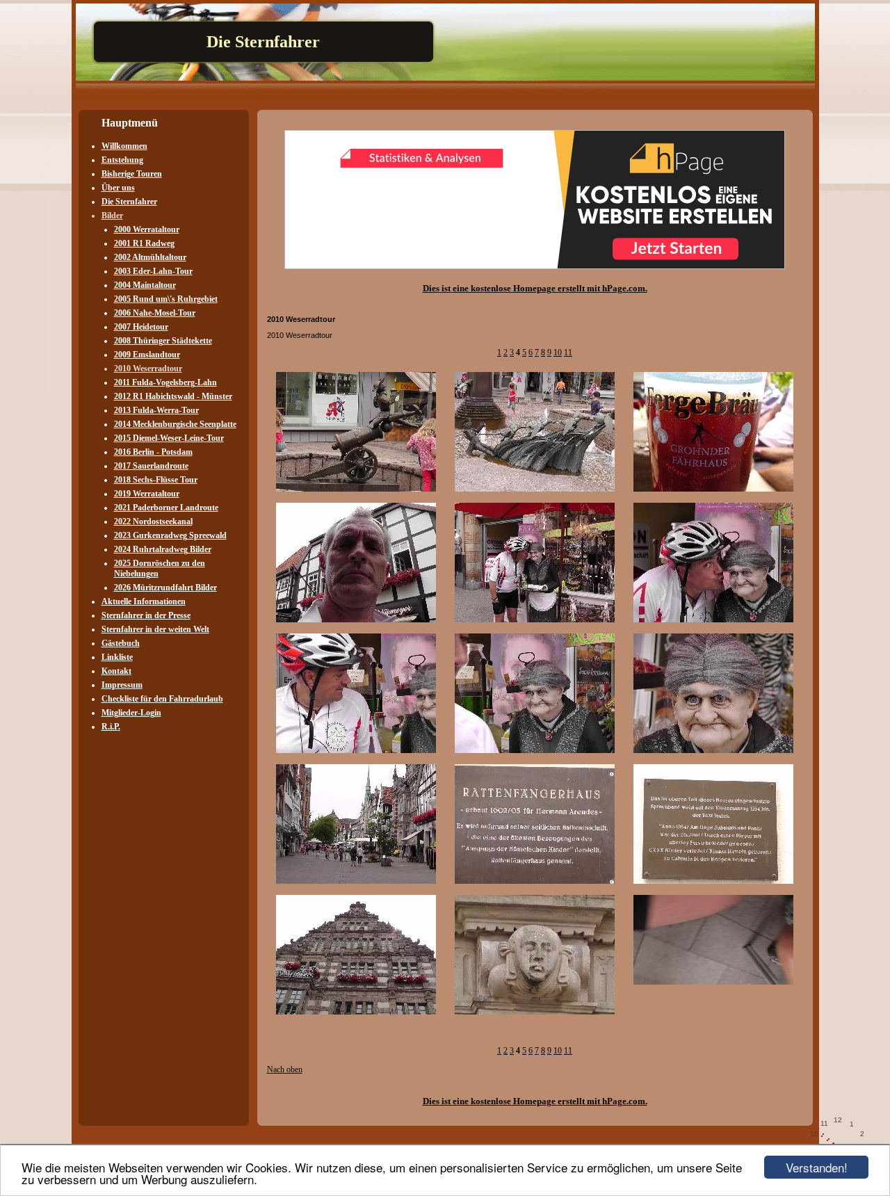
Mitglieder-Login (131, 713)
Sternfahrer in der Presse (146, 615)
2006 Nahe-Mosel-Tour (154, 313)
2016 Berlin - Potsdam (153, 452)
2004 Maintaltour (145, 285)
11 (568, 352)
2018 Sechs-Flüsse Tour (155, 480)
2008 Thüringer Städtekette (163, 341)
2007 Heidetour (141, 327)
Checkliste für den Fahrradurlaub (162, 699)
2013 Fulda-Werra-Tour (156, 410)
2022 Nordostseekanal (153, 521)
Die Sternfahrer (129, 202)
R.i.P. (111, 727)
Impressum (122, 685)
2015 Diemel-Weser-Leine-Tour (169, 438)
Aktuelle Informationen (144, 601)
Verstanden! (817, 1167)
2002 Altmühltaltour (150, 257)
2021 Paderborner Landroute (166, 507)
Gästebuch (121, 643)
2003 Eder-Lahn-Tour (153, 271)
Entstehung (122, 160)
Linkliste (117, 657)
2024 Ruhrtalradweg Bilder (162, 549)
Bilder (112, 215)
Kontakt (116, 671)
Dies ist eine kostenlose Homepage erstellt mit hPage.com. (535, 288)
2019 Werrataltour (146, 494)
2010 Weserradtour (148, 368)
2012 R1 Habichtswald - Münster (173, 396)
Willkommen (124, 146)
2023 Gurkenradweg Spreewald (170, 535)
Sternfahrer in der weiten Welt (155, 629)
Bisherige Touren (132, 174)
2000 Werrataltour (146, 229)
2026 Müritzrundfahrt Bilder (165, 587)
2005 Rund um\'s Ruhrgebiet (166, 299)
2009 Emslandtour (147, 354)
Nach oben (284, 1069)
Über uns (118, 188)
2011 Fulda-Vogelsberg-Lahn (165, 382)
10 (557, 352)
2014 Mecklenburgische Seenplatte (175, 424)
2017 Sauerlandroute (151, 466)
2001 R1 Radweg (144, 243)
